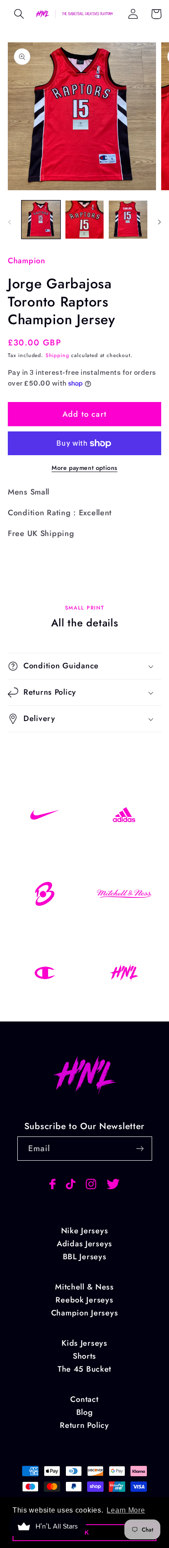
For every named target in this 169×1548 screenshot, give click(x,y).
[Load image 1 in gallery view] (41, 220)
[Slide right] (159, 222)
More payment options (84, 467)
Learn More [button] (126, 1510)
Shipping (57, 355)
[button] (19, 14)
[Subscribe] (140, 1148)
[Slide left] (9, 222)
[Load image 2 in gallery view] (84, 220)
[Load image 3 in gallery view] (128, 220)
